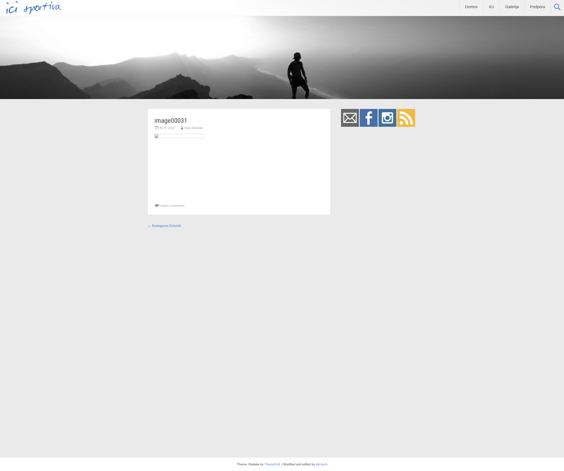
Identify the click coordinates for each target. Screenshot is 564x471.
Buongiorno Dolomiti (164, 226)
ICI (491, 7)
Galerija (512, 7)
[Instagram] (387, 125)
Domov (471, 7)
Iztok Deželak (193, 128)
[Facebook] (369, 125)
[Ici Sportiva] (31, 13)
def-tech (321, 464)
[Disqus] (239, 287)
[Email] (350, 125)
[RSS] (406, 125)
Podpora (537, 7)
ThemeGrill (272, 464)
